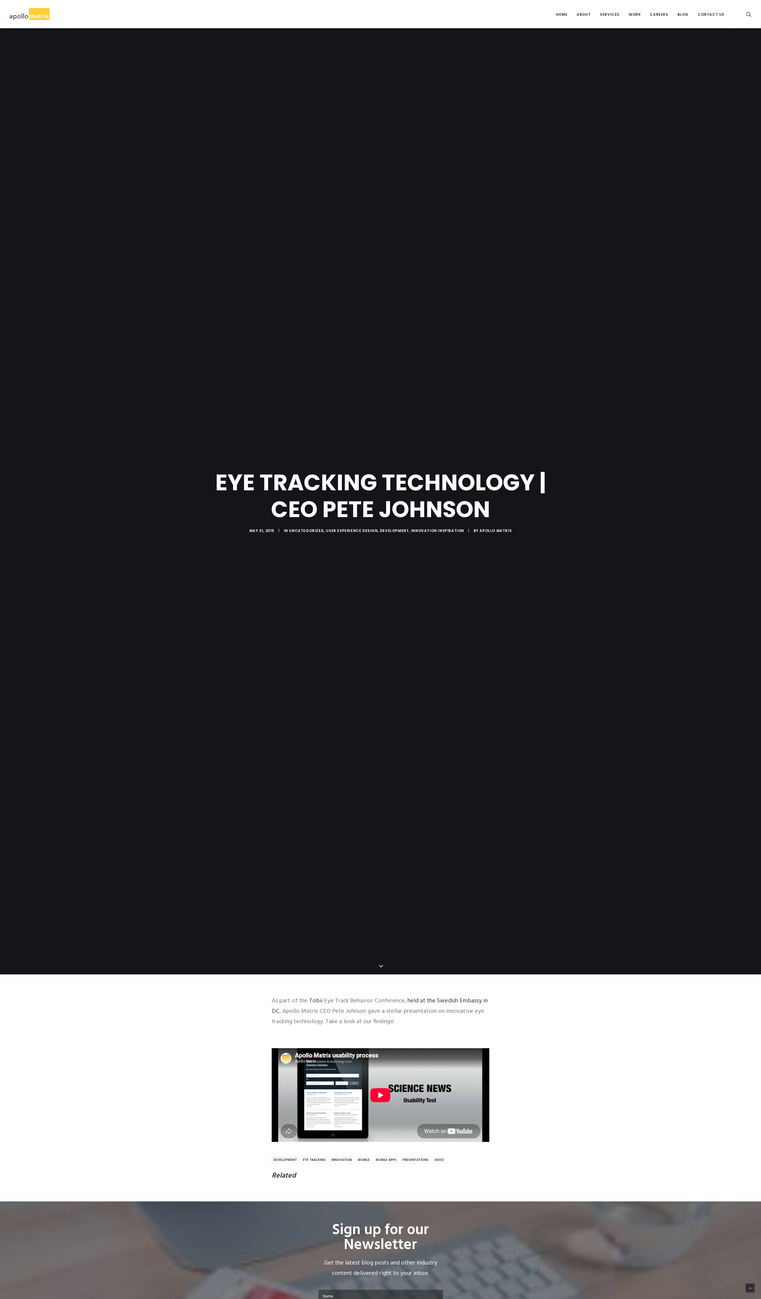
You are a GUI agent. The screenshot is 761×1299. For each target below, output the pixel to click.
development (285, 1160)
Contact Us (711, 14)
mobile (364, 1160)
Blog (682, 14)
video (439, 1160)
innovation (341, 1160)
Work (635, 14)
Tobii (316, 1001)
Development (394, 530)
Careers (659, 14)
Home (561, 14)
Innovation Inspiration (437, 530)
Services (610, 14)
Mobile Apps (386, 1160)
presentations (415, 1160)
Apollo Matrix (495, 530)
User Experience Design (352, 530)
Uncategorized (306, 530)
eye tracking (314, 1160)
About (584, 14)
